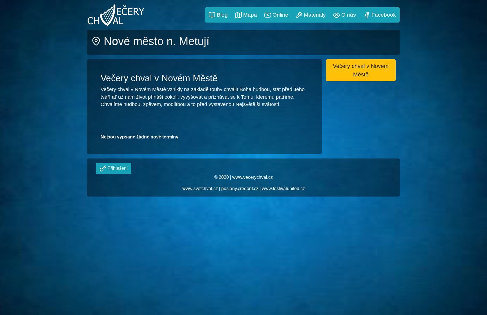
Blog (221, 15)
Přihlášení (117, 168)
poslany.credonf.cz (239, 188)
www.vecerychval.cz (252, 177)
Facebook (383, 15)
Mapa (249, 15)
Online (279, 15)
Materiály (314, 15)
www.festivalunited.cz (283, 188)
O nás (348, 15)
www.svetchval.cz (200, 188)
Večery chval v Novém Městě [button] (361, 70)
